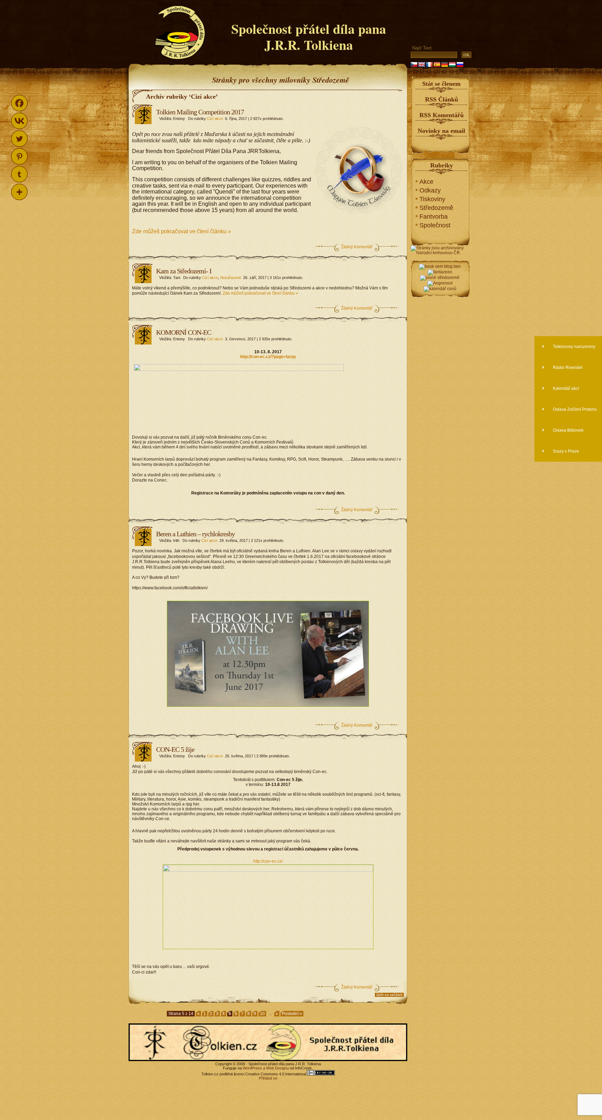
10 (262, 1013)
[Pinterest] (19, 156)
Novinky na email (441, 130)
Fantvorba (433, 216)
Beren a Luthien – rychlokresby (195, 534)
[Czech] (413, 64)
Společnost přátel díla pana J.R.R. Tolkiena (308, 36)
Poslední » (292, 1013)
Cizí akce (215, 118)
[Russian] (459, 64)
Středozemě (436, 207)
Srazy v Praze (565, 451)
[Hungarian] (452, 64)
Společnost (434, 225)
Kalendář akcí (565, 388)
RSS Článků (441, 99)
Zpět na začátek (389, 995)
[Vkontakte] (19, 121)
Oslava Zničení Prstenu (574, 409)
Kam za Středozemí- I (183, 271)
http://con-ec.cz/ (268, 861)
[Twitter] (19, 138)
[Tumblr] (19, 174)
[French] (429, 64)
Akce (426, 181)
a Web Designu (275, 1068)
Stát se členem (441, 83)
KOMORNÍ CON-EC (183, 332)
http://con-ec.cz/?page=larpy (268, 356)
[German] (444, 64)
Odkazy (430, 190)
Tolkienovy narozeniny (573, 346)
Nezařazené (230, 277)
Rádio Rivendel (567, 367)
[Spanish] (436, 64)
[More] (19, 192)
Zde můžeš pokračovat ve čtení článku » (181, 231)
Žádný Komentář (356, 246)
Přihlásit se (268, 1078)
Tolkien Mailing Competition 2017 (200, 112)
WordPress (252, 1068)
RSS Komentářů (441, 115)
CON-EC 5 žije (175, 749)
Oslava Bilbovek (568, 430)
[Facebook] (19, 103)
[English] (421, 64)
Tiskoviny (432, 199)
